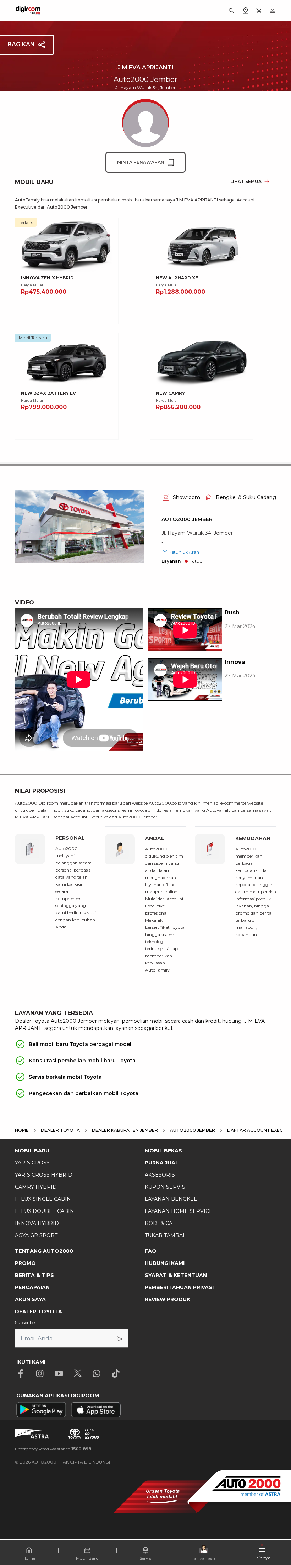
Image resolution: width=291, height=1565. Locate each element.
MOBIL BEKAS (163, 1150)
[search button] (231, 10)
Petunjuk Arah (184, 552)
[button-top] (278, 1539)
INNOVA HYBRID (37, 1223)
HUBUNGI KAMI (165, 1263)
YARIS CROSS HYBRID (43, 1175)
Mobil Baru (87, 1558)
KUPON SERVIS (165, 1187)
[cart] (259, 10)
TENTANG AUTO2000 (44, 1251)
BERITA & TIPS (34, 1275)
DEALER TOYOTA (38, 1311)
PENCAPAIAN (32, 1287)
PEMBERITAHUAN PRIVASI (179, 1287)
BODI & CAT (160, 1223)
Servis (145, 1558)
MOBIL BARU (32, 1150)
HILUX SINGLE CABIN (43, 1199)
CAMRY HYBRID (36, 1187)
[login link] (272, 10)
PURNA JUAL (162, 1163)
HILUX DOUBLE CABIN (44, 1211)
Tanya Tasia (204, 1558)
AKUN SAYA (30, 1299)
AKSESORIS (160, 1175)
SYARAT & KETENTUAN (176, 1275)
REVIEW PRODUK (167, 1299)
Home (29, 1558)
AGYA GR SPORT (36, 1235)
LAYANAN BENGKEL (171, 1199)
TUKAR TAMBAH (166, 1235)
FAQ (151, 1251)
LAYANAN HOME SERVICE (179, 1211)
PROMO (25, 1263)
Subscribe (25, 1322)
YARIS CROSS (32, 1163)
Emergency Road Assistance (53, 1448)
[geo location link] (245, 10)
